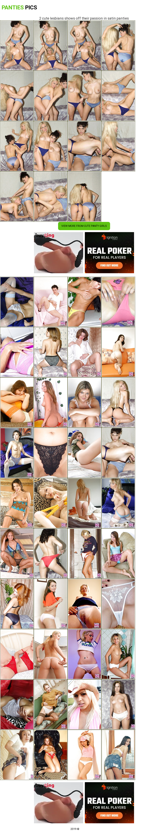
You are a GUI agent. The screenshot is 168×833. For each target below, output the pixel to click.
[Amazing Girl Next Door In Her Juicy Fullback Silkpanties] (17, 604)
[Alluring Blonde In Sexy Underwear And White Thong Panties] (84, 402)
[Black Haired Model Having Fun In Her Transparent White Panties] (118, 604)
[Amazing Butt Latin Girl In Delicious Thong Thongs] (84, 503)
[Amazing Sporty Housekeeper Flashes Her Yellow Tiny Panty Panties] (84, 302)
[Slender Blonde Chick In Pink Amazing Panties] (84, 704)
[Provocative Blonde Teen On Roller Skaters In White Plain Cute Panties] (84, 654)
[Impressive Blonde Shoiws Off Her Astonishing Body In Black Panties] (118, 402)
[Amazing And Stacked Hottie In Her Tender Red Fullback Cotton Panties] (118, 302)
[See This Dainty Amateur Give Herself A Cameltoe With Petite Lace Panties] (84, 352)
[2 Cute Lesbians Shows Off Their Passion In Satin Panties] (118, 453)
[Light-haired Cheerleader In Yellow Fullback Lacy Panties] (51, 503)
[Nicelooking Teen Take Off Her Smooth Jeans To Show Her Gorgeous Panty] (118, 352)
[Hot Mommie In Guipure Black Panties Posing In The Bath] (51, 453)
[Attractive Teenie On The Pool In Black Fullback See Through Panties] (17, 553)
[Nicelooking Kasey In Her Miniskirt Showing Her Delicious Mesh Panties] (118, 553)
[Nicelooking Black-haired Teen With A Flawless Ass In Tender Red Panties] (51, 604)
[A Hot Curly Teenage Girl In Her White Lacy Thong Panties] (84, 453)
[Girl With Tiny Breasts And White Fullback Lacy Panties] (51, 302)
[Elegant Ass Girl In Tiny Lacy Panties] (84, 755)
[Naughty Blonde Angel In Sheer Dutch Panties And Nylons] (118, 503)
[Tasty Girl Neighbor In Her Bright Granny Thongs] (118, 704)
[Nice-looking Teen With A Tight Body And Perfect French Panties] (118, 654)
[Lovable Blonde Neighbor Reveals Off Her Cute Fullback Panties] (84, 604)
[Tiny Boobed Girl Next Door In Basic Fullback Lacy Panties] (51, 352)
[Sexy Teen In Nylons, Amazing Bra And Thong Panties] (17, 302)
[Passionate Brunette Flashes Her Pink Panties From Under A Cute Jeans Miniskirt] (118, 755)
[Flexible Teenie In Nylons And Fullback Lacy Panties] (17, 402)
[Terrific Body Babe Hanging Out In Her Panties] (17, 352)
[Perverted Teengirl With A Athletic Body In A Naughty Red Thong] (51, 755)
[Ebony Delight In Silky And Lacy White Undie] (17, 704)
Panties (19, 7)
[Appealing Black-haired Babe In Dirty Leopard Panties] (17, 503)
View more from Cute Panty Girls (84, 225)
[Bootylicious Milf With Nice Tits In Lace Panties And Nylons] (17, 453)
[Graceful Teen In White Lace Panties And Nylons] (51, 704)
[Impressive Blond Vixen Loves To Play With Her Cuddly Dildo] (51, 402)
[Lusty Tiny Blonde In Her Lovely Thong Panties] (51, 654)
